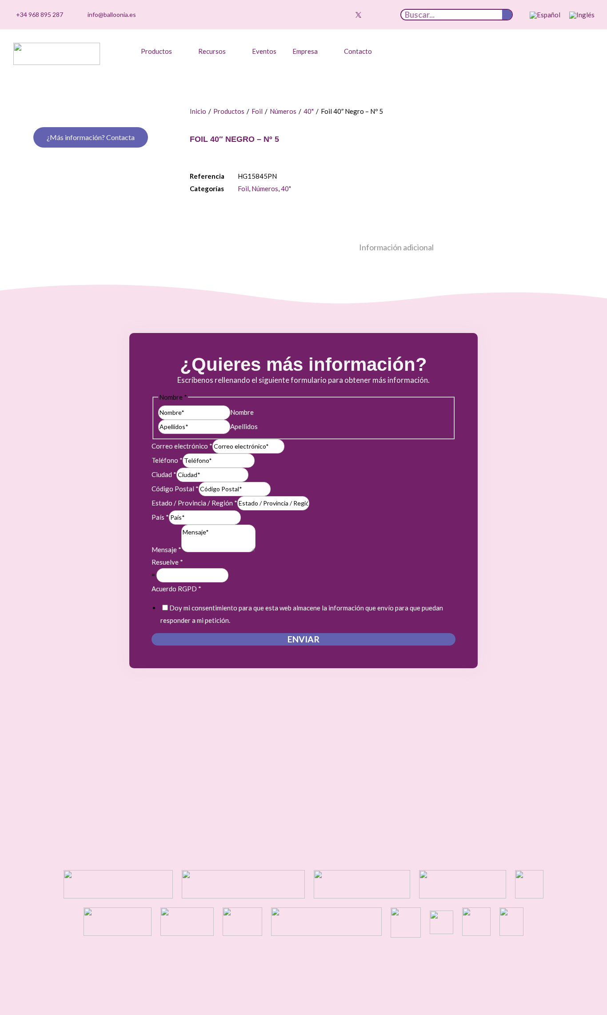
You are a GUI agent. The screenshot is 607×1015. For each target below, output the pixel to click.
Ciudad (164, 474)
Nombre (242, 412)
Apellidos (244, 426)
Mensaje (166, 550)
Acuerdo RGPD (176, 589)
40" (309, 111)
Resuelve (167, 562)
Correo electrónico (182, 446)
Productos (228, 111)
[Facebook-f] (372, 14)
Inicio (198, 111)
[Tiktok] (317, 14)
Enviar (303, 639)
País (160, 517)
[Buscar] (507, 15)
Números (283, 111)
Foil (257, 111)
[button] (161, 51)
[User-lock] (385, 14)
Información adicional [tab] (396, 247)
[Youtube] (344, 14)
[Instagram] (330, 14)
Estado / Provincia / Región (194, 503)
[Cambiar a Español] (545, 15)
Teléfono (167, 460)
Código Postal (175, 489)
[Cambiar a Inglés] (582, 15)
